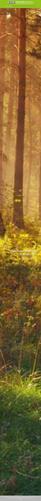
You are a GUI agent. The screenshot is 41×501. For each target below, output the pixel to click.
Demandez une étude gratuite (29, 258)
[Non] (39, 498)
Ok (20, 499)
